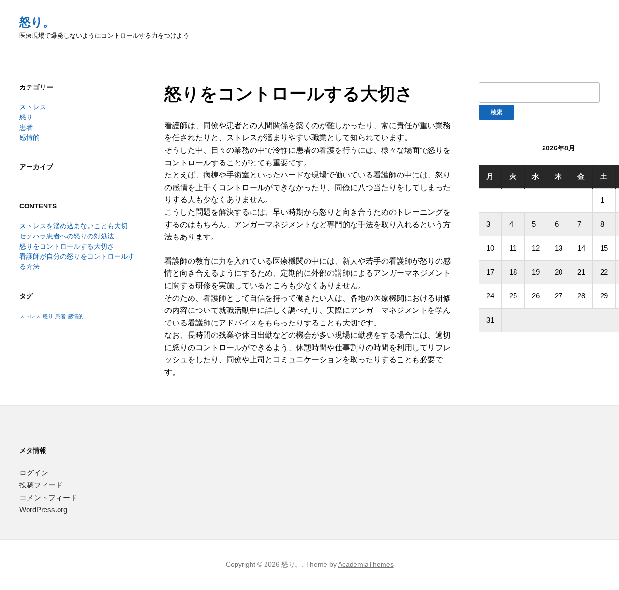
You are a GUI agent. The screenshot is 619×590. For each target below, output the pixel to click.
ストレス (32, 107)
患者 (26, 127)
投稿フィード (41, 485)
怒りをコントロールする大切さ (66, 246)
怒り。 (37, 22)
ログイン (33, 473)
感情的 (29, 137)
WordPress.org (43, 509)
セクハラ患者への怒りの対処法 (66, 236)
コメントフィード (48, 497)
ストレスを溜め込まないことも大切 (73, 226)
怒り (26, 117)
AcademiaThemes (366, 564)
